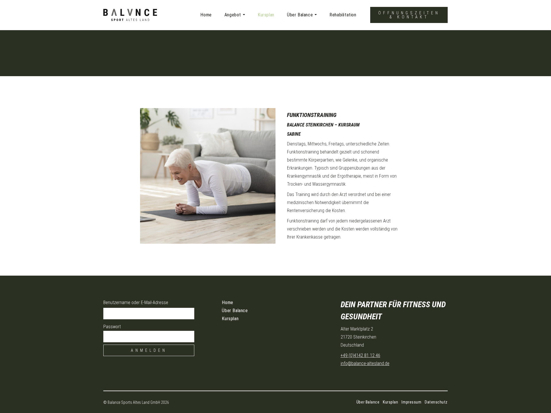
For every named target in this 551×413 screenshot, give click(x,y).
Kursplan (266, 15)
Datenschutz (436, 402)
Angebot (232, 15)
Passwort (112, 326)
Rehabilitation (342, 15)
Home (206, 15)
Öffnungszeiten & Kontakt (409, 15)
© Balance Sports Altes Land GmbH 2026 (136, 402)
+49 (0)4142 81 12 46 (360, 355)
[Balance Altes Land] (142, 15)
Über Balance (300, 15)
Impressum (411, 402)
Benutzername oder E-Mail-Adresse (135, 302)
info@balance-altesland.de (365, 363)
